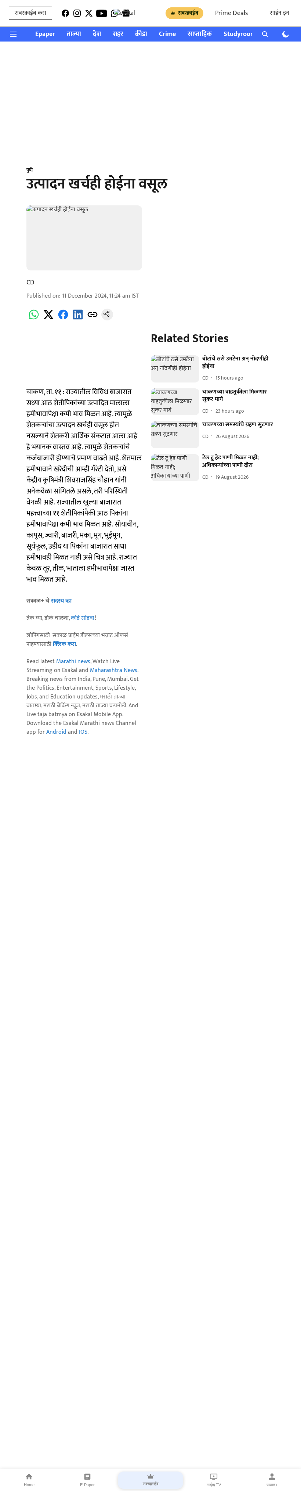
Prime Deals (231, 13)
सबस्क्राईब (188, 13)
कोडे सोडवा (83, 618)
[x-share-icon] (48, 319)
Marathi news (73, 662)
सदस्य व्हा (61, 601)
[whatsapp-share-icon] (34, 319)
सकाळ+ (272, 1485)
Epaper (45, 34)
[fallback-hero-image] (175, 368)
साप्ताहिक (200, 34)
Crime (167, 34)
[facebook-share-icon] (63, 319)
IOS (83, 732)
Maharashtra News (113, 670)
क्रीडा (141, 34)
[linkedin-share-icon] (78, 319)
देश (97, 34)
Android (56, 732)
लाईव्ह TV (214, 1485)
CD (30, 282)
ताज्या (74, 34)
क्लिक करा (64, 644)
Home (29, 1485)
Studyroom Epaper (250, 34)
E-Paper (87, 1485)
